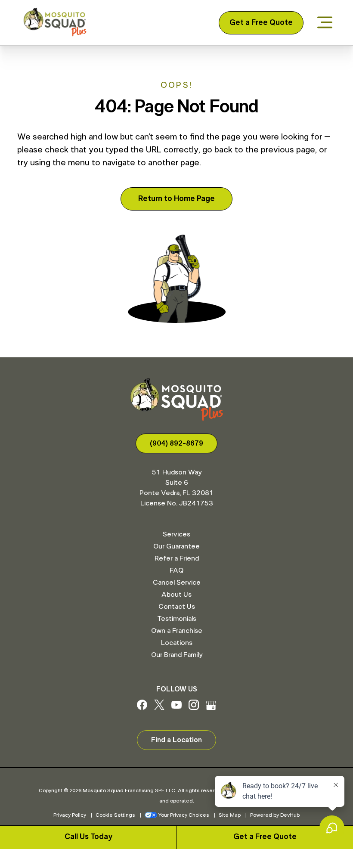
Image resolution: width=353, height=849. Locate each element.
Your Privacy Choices (183, 815)
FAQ (176, 570)
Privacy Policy (69, 815)
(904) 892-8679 (176, 443)
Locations (176, 642)
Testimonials (176, 618)
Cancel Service (177, 582)
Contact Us (176, 606)
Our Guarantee (176, 546)
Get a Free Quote (261, 23)
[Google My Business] (211, 707)
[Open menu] (324, 23)
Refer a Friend (177, 558)
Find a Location (176, 740)
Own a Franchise (176, 630)
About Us (176, 594)
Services (176, 534)
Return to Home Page (176, 199)
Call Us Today (88, 837)
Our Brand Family (176, 654)
